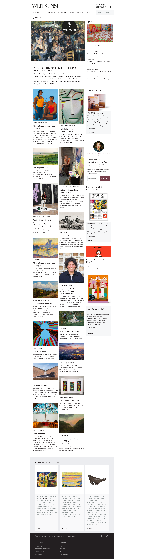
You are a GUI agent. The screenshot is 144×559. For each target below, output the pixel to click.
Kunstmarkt (36, 12)
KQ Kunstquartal (39, 551)
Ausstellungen (50, 12)
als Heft (90, 334)
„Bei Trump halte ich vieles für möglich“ (99, 79)
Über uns (37, 536)
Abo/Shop (108, 12)
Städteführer (63, 549)
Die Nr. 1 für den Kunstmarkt (94, 188)
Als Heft (91, 132)
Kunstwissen (62, 12)
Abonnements (38, 554)
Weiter (39, 529)
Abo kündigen (64, 554)
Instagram (106, 535)
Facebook (101, 535)
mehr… (53, 84)
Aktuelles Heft (94, 90)
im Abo (90, 240)
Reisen (72, 12)
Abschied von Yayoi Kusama (95, 46)
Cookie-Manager (72, 536)
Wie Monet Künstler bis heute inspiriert (99, 71)
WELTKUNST (38, 546)
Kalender (80, 12)
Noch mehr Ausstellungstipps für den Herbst (55, 69)
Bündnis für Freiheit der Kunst (96, 54)
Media (100, 12)
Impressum (52, 536)
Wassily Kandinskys (44, 498)
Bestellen (105, 178)
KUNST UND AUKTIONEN (42, 549)
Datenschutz (61, 536)
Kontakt (44, 536)
